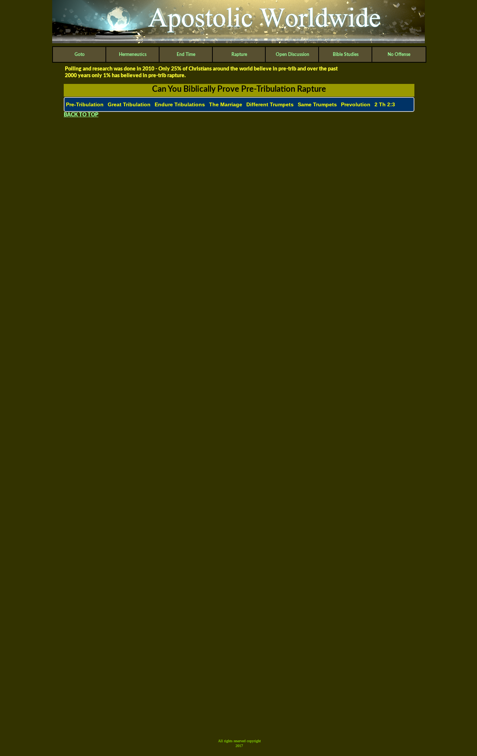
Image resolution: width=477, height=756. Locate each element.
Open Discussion (292, 54)
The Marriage (225, 104)
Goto (80, 54)
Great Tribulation (129, 104)
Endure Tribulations (180, 104)
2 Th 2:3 (385, 104)
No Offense (399, 54)
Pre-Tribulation (85, 104)
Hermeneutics (132, 54)
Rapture (239, 54)
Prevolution (355, 104)
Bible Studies (345, 54)
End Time (186, 54)
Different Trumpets (270, 104)
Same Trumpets (317, 104)
